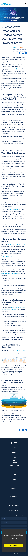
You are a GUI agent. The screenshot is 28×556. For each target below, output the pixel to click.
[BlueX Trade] (11, 3)
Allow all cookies (13, 545)
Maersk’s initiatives (13, 209)
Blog (14, 491)
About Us (14, 474)
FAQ (14, 493)
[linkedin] (26, 53)
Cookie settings (13, 549)
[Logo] (14, 443)
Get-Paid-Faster (14, 455)
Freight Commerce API (14, 465)
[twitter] (23, 53)
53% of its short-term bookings (9, 68)
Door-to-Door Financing (14, 450)
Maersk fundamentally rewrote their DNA (12, 223)
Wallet (14, 457)
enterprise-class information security (10, 273)
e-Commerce (14, 462)
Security (14, 482)
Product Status (14, 496)
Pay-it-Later (14, 452)
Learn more (6, 541)
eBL (14, 460)
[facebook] (20, 53)
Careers (14, 479)
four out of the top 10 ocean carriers (17, 244)
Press (14, 477)
